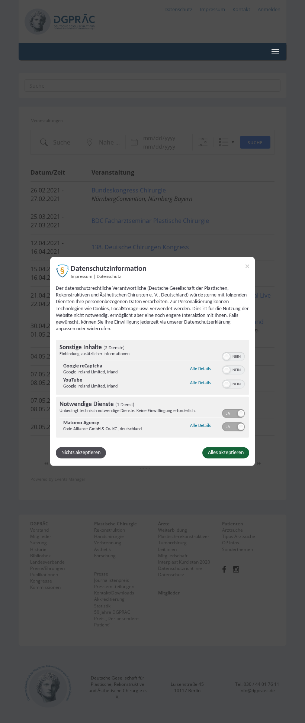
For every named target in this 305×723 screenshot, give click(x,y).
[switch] (233, 355)
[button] (226, 356)
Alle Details (200, 368)
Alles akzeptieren (226, 452)
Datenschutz (109, 277)
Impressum (81, 277)
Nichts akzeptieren (80, 452)
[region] (152, 390)
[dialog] (152, 361)
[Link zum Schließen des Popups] (247, 266)
